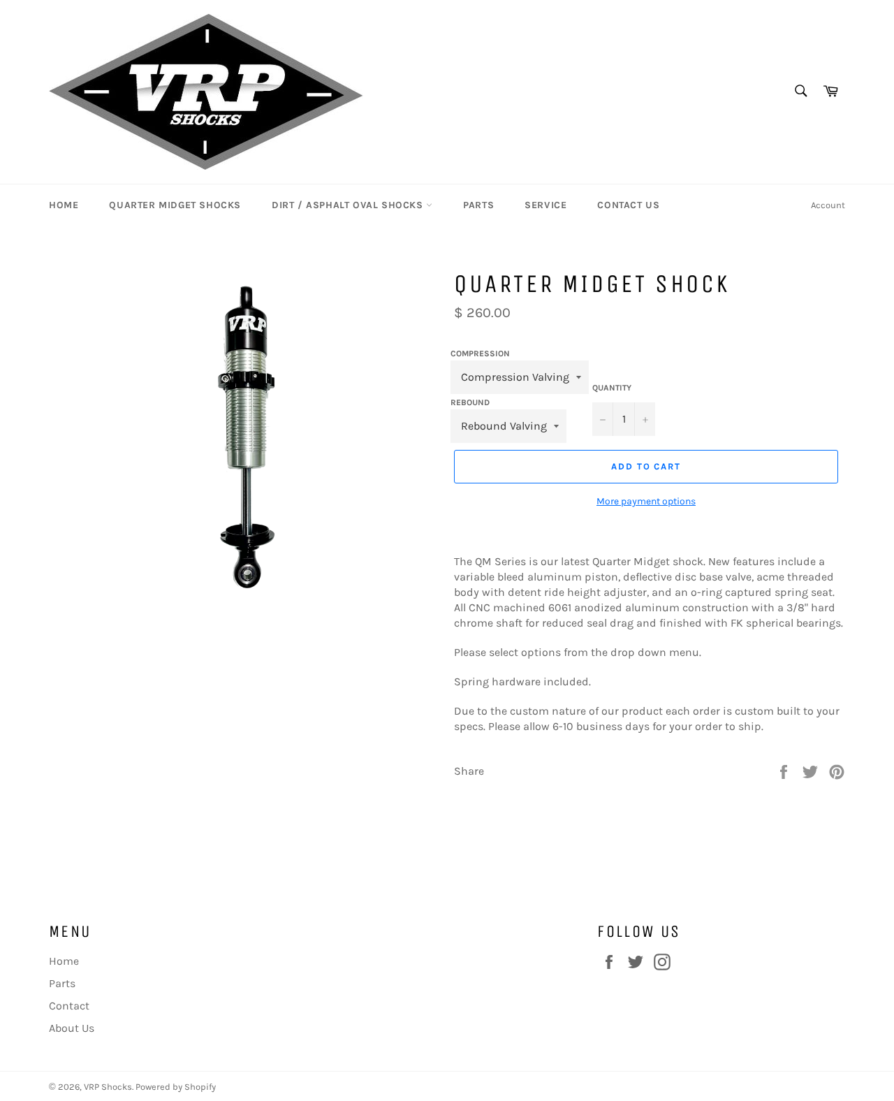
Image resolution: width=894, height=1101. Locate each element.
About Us (71, 1028)
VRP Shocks (108, 1086)
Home (63, 205)
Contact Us (628, 205)
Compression (480, 353)
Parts (478, 205)
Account (828, 205)
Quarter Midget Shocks (175, 205)
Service (545, 205)
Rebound (470, 402)
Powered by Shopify (175, 1086)
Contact (69, 1005)
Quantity (611, 388)
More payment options (646, 501)
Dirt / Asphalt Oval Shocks (349, 205)
